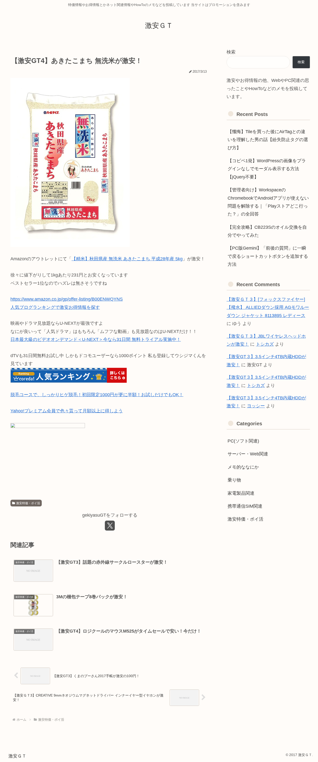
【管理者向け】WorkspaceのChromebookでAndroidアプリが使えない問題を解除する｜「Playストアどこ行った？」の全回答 (268, 202)
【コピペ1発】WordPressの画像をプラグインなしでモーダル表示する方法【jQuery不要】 (267, 168)
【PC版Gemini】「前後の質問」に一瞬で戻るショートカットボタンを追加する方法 (268, 256)
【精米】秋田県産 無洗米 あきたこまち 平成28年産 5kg (127, 258)
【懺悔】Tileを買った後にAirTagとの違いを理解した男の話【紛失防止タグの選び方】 (268, 139)
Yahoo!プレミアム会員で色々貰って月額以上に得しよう (66, 410)
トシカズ (265, 344)
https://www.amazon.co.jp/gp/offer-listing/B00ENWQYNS (66, 299)
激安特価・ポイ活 (28, 503)
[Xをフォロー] (110, 526)
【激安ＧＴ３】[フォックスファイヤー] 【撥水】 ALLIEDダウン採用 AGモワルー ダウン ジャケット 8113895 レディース (268, 307)
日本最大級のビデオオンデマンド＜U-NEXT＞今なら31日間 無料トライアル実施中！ (95, 339)
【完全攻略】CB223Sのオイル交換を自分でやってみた (267, 231)
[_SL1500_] (70, 162)
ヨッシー (256, 405)
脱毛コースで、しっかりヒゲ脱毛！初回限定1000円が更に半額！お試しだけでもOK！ (96, 394)
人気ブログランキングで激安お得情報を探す (55, 307)
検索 (231, 52)
